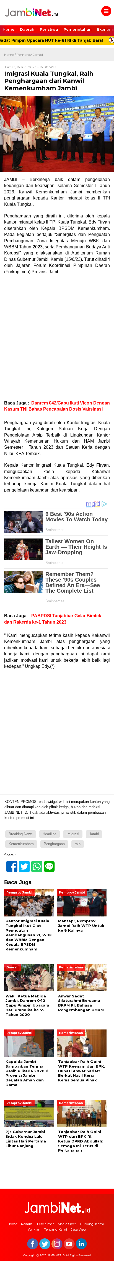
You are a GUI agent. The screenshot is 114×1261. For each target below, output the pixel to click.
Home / (10, 54)
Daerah (27, 29)
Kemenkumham (21, 844)
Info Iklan (33, 1229)
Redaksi (27, 1224)
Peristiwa (49, 29)
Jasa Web (78, 1229)
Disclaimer (45, 1224)
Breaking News (21, 834)
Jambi (94, 834)
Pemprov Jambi (30, 54)
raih (78, 844)
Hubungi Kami (92, 1224)
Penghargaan (54, 844)
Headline (49, 834)
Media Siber (67, 1224)
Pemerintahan (78, 29)
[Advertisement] (57, 337)
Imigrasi (72, 834)
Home (8, 29)
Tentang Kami (55, 1229)
